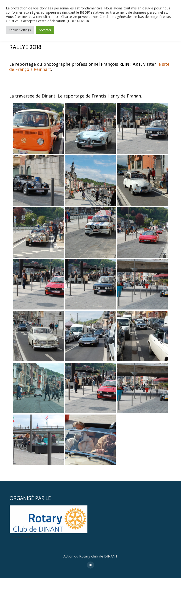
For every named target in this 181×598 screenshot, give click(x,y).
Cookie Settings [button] (20, 30)
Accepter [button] (45, 30)
